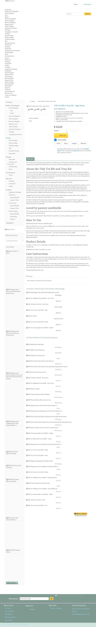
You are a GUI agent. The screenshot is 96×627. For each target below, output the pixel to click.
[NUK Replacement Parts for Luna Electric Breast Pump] (14, 333)
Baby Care (8, 59)
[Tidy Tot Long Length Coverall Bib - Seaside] (39, 327)
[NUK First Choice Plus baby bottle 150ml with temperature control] (46, 366)
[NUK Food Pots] (31, 315)
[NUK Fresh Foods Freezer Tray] (36, 372)
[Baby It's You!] (9, 229)
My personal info (10, 617)
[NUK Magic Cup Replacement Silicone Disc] (39, 460)
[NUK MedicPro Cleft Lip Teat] (35, 355)
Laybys (7, 97)
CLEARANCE (10, 223)
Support (7, 87)
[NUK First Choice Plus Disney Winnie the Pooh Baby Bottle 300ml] (46, 416)
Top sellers (10, 247)
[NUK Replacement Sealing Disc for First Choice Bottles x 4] (14, 423)
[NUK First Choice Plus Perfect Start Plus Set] (40, 361)
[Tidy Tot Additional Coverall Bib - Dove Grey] (40, 298)
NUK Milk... (58, 353)
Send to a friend (33, 118)
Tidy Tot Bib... (59, 307)
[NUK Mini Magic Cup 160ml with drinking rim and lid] (42, 292)
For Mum (7, 67)
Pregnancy (8, 71)
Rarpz (6, 17)
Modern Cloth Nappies (11, 11)
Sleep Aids (8, 48)
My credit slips (9, 611)
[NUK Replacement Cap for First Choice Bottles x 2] (41, 405)
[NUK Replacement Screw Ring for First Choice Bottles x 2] (44, 444)
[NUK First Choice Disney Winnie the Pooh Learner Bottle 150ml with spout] (49, 422)
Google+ (74, 143)
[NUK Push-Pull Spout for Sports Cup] (38, 483)
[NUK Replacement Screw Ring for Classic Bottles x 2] (42, 466)
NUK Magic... (58, 464)
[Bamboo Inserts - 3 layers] (14, 252)
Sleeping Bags (9, 52)
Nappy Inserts (9, 24)
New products (9, 624)
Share (66, 143)
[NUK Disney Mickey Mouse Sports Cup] (38, 399)
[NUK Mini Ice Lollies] (33, 388)
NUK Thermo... (58, 397)
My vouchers (9, 620)
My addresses (9, 614)
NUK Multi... (58, 347)
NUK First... (58, 364)
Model (56, 109)
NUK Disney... (59, 403)
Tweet (58, 143)
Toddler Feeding (9, 39)
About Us (7, 89)
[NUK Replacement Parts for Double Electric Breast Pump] (14, 291)
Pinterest (83, 143)
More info (30, 159)
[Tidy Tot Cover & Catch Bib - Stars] (37, 310)
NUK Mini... (58, 295)
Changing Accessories (11, 32)
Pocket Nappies (9, 13)
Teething (7, 61)
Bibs (6, 41)
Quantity (56, 130)
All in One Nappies (10, 18)
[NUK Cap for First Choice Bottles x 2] (14, 519)
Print (30, 121)
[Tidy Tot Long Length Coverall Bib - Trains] (39, 494)
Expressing (8, 86)
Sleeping (7, 46)
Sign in (76, 4)
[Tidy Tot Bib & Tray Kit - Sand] (35, 499)
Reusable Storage (10, 43)
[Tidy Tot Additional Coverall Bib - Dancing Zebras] (41, 477)
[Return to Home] (27, 101)
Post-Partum (8, 76)
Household (8, 45)
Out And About (9, 56)
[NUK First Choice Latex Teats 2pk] (14, 466)
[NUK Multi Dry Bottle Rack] (35, 344)
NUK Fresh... (58, 375)
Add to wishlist (61, 140)
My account (8, 605)
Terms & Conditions (10, 95)
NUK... (59, 358)
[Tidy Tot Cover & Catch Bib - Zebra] (37, 472)
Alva (6, 15)
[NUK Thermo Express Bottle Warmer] (38, 394)
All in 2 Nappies (9, 20)
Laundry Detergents (11, 28)
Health (7, 65)
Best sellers (18, 624)
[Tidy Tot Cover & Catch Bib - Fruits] (37, 321)
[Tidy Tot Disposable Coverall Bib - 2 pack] (39, 438)
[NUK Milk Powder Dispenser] (35, 349)
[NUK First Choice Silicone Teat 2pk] (14, 453)
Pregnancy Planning (11, 69)
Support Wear (9, 74)
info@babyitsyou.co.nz (83, 614)
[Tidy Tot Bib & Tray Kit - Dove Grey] (37, 304)
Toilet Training (9, 26)
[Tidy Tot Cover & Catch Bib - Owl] (36, 505)
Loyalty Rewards (10, 91)
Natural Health (9, 72)
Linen (6, 54)
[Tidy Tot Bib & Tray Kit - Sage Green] (31, 111)
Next (51, 112)
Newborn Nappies (10, 22)
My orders (8, 608)
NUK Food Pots (58, 318)
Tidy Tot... (59, 301)
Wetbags (7, 30)
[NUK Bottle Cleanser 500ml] (14, 551)
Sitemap (25, 624)
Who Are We (8, 93)
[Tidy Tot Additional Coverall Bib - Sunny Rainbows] (41, 488)
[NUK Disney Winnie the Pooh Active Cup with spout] (42, 427)
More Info (53, 605)
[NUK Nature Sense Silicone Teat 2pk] (14, 480)
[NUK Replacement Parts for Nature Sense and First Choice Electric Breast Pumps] (14, 376)
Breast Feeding (9, 35)
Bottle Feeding (9, 37)
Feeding (7, 33)
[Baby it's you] (29, 7)
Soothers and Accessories (12, 50)
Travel (7, 58)
